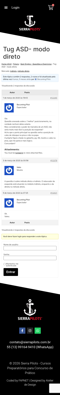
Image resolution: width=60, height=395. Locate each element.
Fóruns (16, 64)
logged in (19, 153)
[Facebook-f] (22, 331)
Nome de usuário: (11, 245)
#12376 (53, 160)
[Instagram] (30, 331)
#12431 (53, 193)
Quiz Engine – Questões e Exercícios (36, 64)
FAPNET (24, 380)
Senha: (7, 254)
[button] (5, 7)
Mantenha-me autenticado (12, 265)
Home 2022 (7, 64)
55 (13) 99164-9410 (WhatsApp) (30, 347)
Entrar (10, 272)
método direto (23, 71)
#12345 (53, 98)
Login (16, 7)
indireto (13, 71)
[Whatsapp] (38, 331)
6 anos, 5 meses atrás (21, 79)
